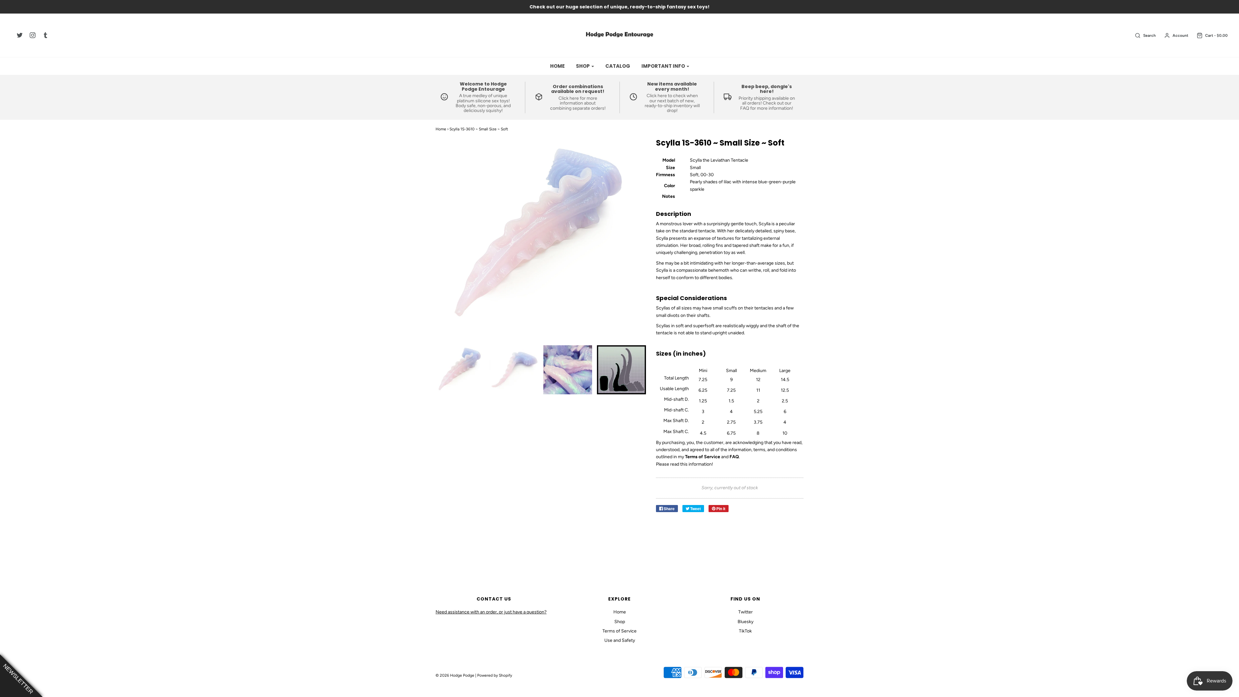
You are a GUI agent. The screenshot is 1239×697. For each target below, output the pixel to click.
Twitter (745, 612)
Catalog (617, 66)
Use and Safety (619, 640)
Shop (619, 621)
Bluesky (745, 621)
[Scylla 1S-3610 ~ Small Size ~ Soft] (460, 369)
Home (557, 66)
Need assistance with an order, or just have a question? (491, 612)
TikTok (745, 631)
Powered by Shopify (494, 675)
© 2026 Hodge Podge (455, 675)
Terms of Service (619, 631)
